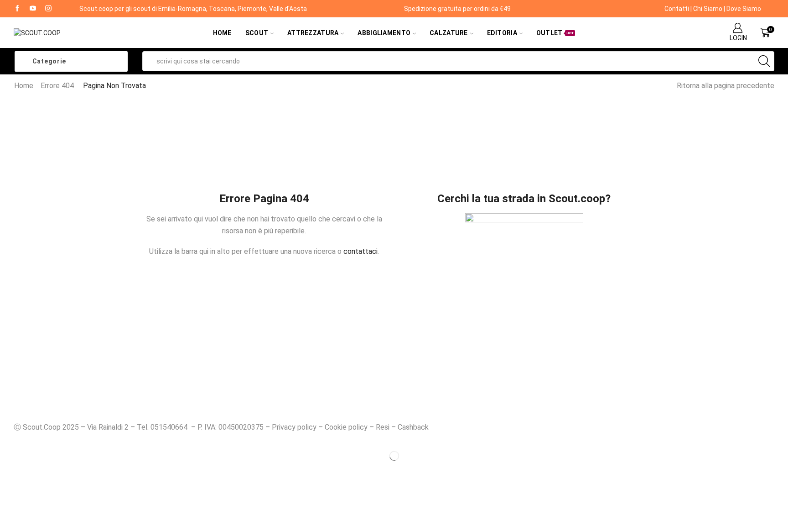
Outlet (555, 33)
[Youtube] (33, 8)
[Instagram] (48, 8)
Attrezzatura (312, 33)
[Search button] (764, 61)
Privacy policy (294, 427)
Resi (382, 427)
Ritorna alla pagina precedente (725, 85)
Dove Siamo (743, 8)
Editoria (502, 33)
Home (222, 33)
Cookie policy (346, 427)
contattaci (360, 251)
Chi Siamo (707, 8)
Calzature (449, 33)
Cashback (413, 427)
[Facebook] (17, 8)
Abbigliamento (384, 33)
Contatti (676, 8)
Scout (256, 33)
